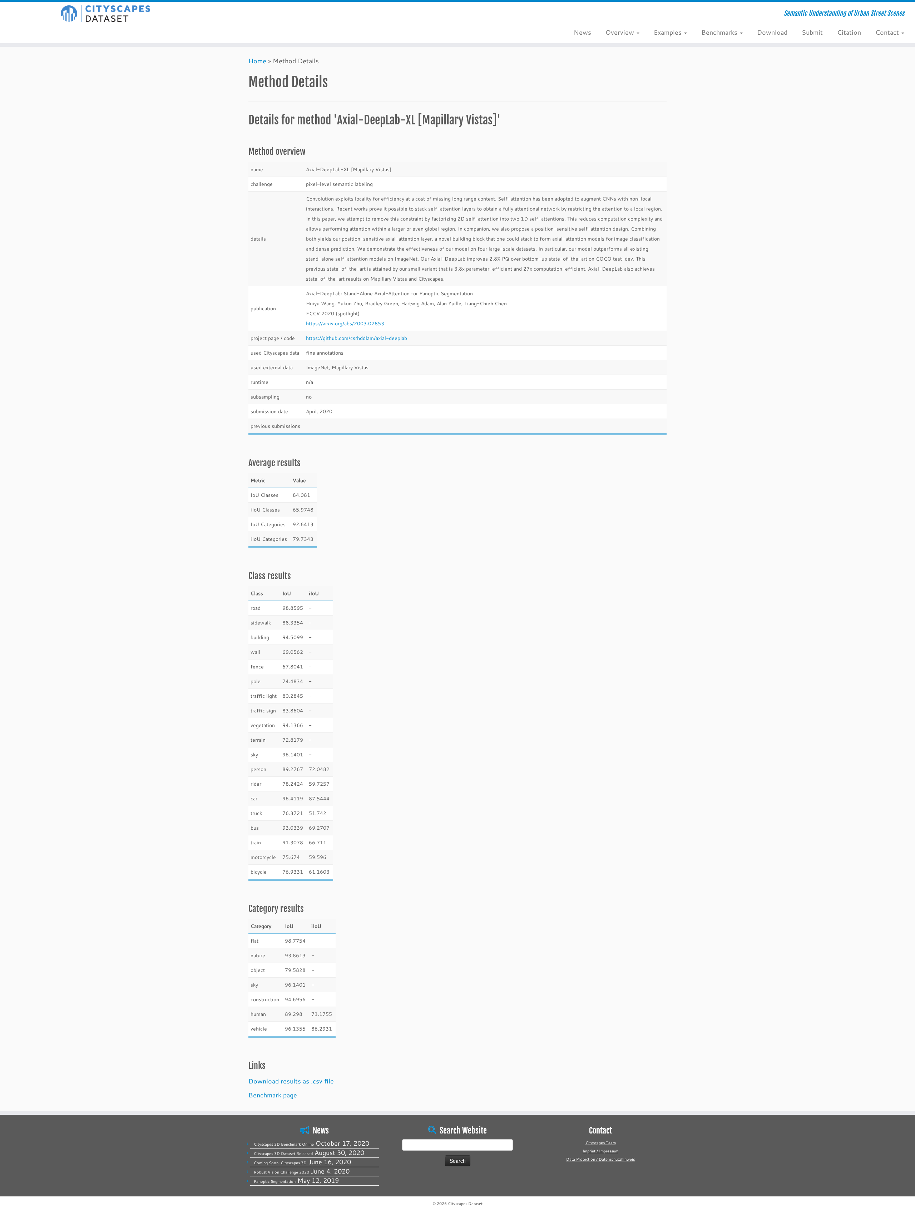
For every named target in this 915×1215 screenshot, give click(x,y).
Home (257, 60)
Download (772, 32)
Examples (668, 32)
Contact (888, 32)
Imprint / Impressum (600, 1151)
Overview (620, 32)
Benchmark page (272, 1095)
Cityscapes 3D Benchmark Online (284, 1144)
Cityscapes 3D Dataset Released (283, 1153)
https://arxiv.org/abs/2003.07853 (345, 323)
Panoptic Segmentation (275, 1181)
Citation (849, 32)
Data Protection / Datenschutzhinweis (600, 1159)
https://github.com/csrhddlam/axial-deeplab (356, 338)
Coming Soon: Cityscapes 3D (280, 1162)
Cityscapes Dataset (465, 1203)
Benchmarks (720, 32)
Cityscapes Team (600, 1142)
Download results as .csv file (291, 1081)
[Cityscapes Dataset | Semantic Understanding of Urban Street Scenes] (105, 13)
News (582, 32)
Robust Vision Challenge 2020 (281, 1172)
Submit (812, 32)
